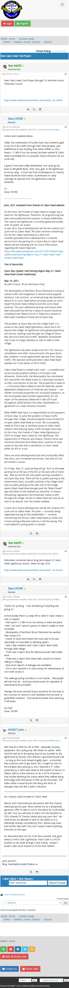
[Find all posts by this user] (34, 109)
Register (23, 23)
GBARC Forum (7, 38)
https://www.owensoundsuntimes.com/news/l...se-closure (33, 570)
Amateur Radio (26, 38)
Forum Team (31, 969)
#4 (66, 597)
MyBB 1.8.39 (15, 986)
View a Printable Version (14, 895)
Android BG (44, 986)
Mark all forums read (15, 956)
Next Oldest (10, 878)
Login (8, 23)
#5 (66, 738)
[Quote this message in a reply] (40, 109)
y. (34, 254)
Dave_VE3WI (15, 118)
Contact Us (11, 969)
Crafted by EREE (28, 986)
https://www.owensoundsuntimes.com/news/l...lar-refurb (33, 100)
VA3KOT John (16, 729)
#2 (66, 127)
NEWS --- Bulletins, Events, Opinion (22, 42)
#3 (66, 551)
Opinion (48, 42)
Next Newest (25, 878)
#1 (66, 74)
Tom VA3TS (52, 554)
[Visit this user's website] (28, 109)
